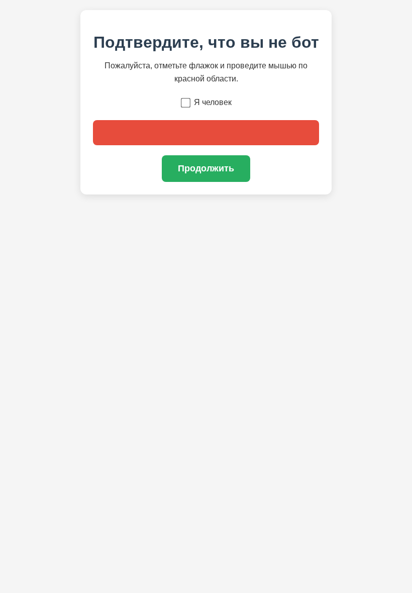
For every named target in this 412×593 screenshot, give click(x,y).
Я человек (213, 102)
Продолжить (206, 168)
